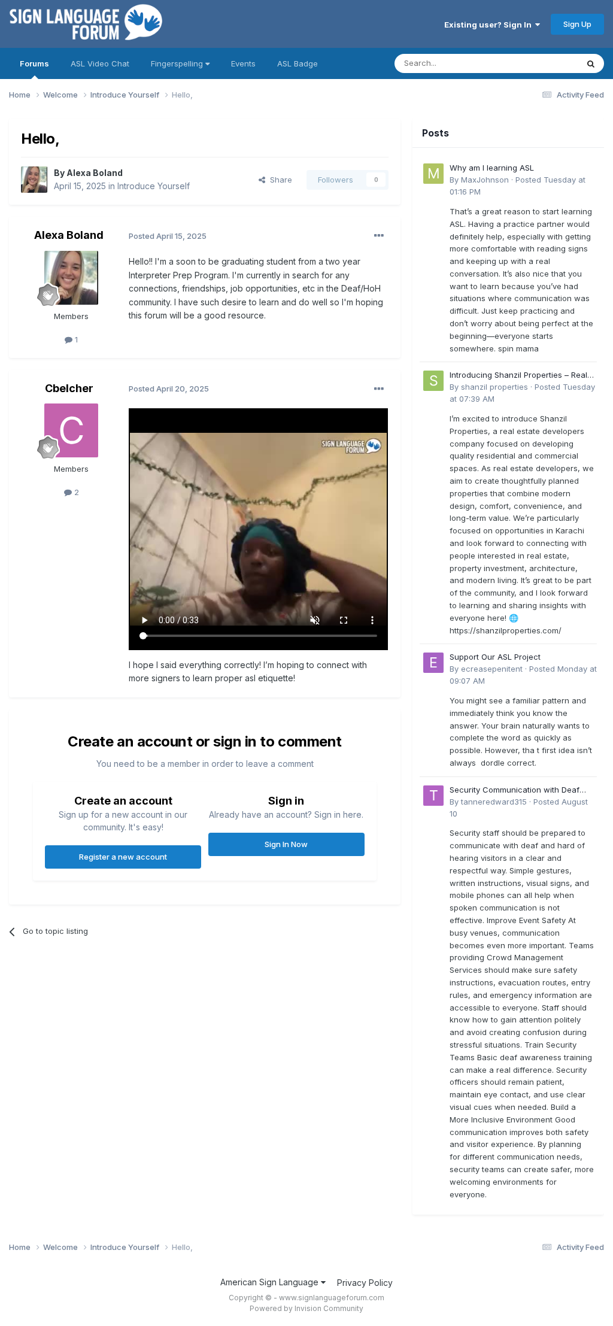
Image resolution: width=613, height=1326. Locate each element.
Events (243, 63)
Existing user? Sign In (489, 24)
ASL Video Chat (100, 63)
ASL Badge (297, 63)
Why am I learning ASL (492, 167)
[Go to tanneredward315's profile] (433, 795)
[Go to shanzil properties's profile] (433, 381)
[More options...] (379, 236)
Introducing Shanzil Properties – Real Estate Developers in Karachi (518, 375)
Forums (34, 63)
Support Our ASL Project (495, 657)
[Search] (591, 63)
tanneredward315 (494, 801)
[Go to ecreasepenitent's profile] (433, 663)
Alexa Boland (94, 173)
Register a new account (123, 856)
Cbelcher (69, 388)
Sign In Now (286, 844)
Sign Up (577, 24)
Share (278, 179)
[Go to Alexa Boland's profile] (34, 179)
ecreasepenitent (492, 668)
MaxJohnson (485, 179)
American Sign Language (270, 1282)
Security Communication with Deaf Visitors (514, 790)
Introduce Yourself (153, 186)
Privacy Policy (365, 1283)
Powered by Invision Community (306, 1308)
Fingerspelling (178, 63)
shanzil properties (494, 387)
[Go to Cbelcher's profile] (71, 430)
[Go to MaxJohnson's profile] (433, 173)
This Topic (543, 63)
